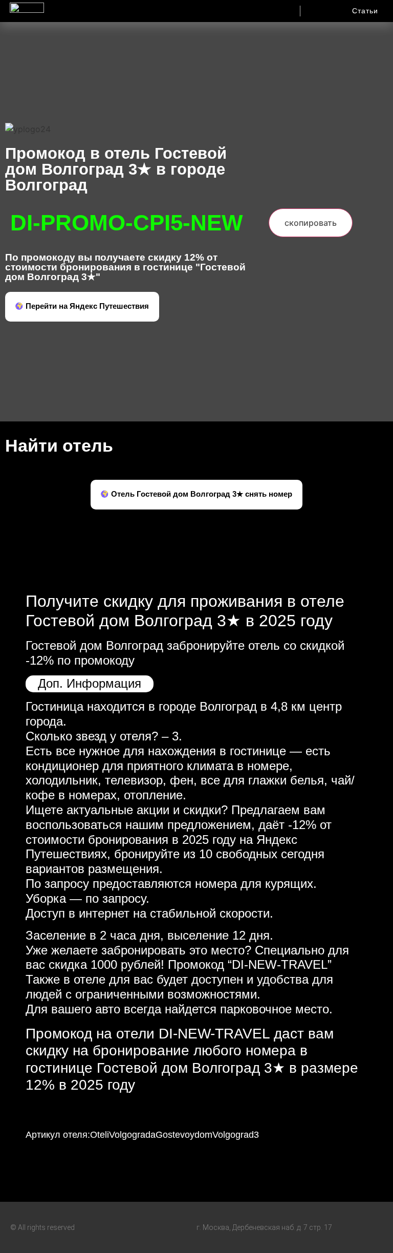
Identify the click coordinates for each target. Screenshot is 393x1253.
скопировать (311, 223)
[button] (248, 8)
